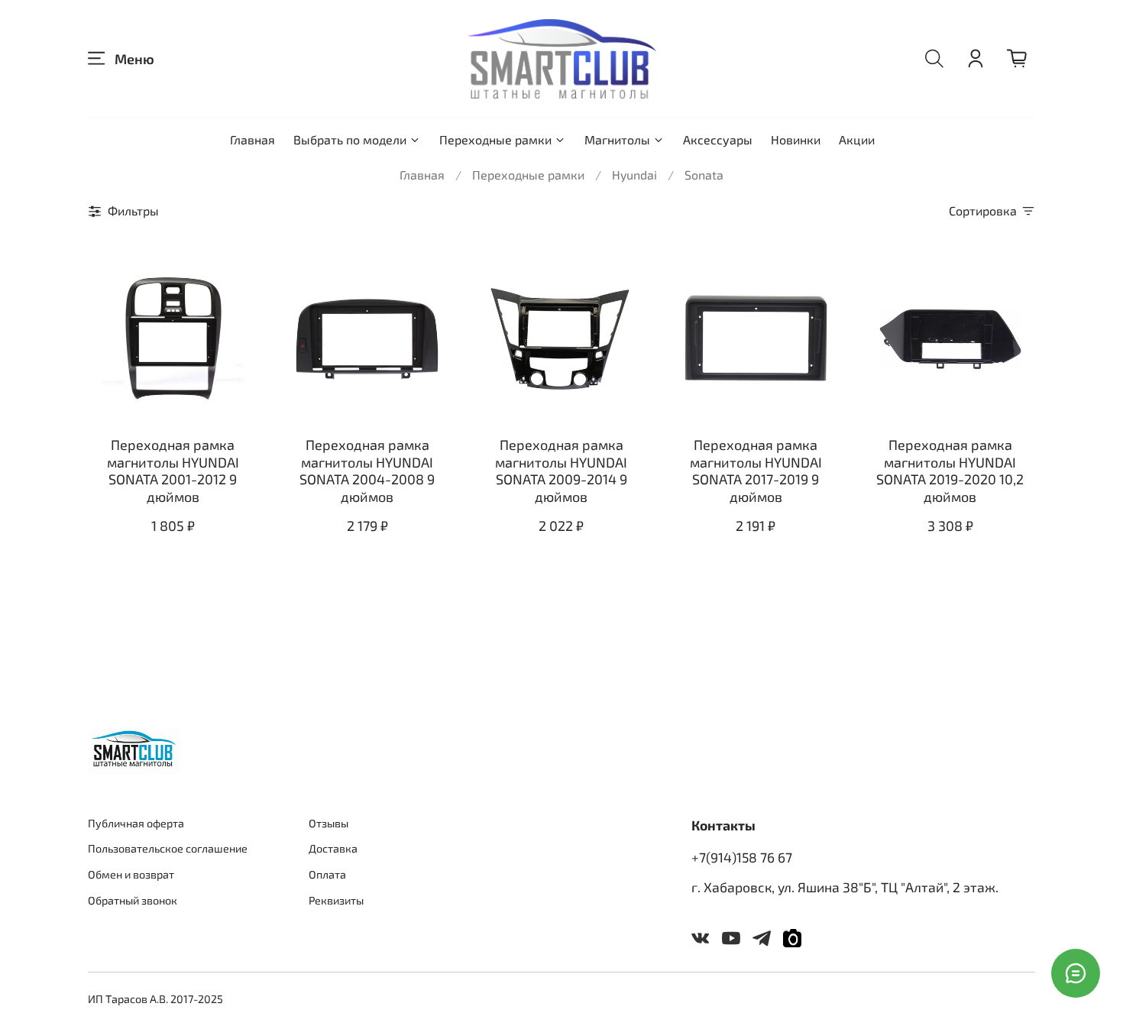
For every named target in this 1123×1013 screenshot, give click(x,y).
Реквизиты (336, 900)
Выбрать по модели (349, 139)
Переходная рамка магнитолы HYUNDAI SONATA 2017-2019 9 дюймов (756, 470)
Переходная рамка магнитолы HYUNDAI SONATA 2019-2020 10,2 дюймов (950, 470)
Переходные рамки (495, 139)
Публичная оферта (136, 823)
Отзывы (328, 823)
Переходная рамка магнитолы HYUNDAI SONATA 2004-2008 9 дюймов (367, 470)
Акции (857, 139)
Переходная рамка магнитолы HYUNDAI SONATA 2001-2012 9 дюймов (173, 470)
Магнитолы (617, 139)
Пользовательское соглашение (168, 848)
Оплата (327, 874)
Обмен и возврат (131, 874)
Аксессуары (717, 139)
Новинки (795, 139)
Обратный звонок (132, 900)
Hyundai (634, 174)
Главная (252, 139)
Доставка (333, 848)
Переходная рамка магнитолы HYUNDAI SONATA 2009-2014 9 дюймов (561, 470)
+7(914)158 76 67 (741, 857)
